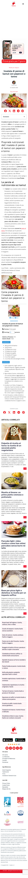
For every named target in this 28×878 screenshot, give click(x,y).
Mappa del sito (6, 789)
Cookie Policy (6, 785)
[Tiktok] (20, 748)
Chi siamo (5, 755)
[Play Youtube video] (14, 282)
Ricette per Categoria (14, 67)
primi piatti (15, 91)
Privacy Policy (6, 783)
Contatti (4, 760)
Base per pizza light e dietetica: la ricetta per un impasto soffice (13, 592)
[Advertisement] (14, 22)
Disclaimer (5, 762)
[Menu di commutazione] (23, 4)
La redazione (5, 756)
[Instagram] (10, 748)
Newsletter (5, 787)
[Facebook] (7, 748)
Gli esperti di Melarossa (8, 758)
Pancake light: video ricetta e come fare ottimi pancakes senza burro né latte (13, 544)
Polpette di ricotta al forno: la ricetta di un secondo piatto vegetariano (11, 446)
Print (12, 318)
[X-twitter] (17, 748)
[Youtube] (14, 748)
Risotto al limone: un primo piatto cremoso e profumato (12, 494)
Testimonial (5, 772)
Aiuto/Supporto (6, 770)
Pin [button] (17, 318)
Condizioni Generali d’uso (9, 775)
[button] (5, 111)
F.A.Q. (3, 773)
